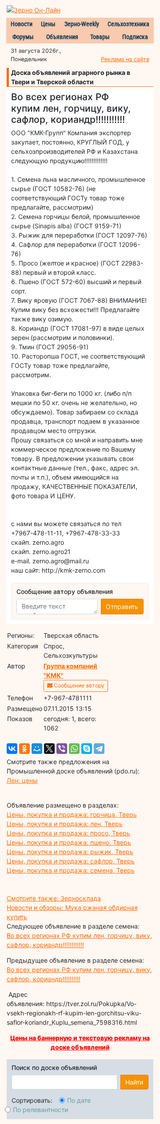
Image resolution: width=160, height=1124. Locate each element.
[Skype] (86, 748)
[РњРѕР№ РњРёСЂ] (37, 748)
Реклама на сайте (125, 59)
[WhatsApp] (74, 748)
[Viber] (61, 748)
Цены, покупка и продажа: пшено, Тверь (69, 842)
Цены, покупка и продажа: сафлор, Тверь (71, 861)
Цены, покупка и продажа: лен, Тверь (65, 823)
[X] (49, 748)
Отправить (122, 606)
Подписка (135, 36)
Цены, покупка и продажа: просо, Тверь (68, 833)
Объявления (62, 36)
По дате (79, 1100)
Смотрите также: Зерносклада (54, 898)
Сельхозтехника (128, 23)
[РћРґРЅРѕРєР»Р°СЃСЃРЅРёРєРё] (24, 748)
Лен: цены (22, 780)
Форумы (23, 36)
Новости (21, 23)
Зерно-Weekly (81, 23)
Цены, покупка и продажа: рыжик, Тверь (70, 851)
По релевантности (40, 1109)
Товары (100, 36)
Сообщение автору (78, 685)
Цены (48, 23)
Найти (134, 1082)
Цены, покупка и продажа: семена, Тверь (71, 870)
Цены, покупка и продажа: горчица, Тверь (72, 814)
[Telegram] (99, 748)
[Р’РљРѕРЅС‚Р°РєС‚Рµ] (12, 748)
